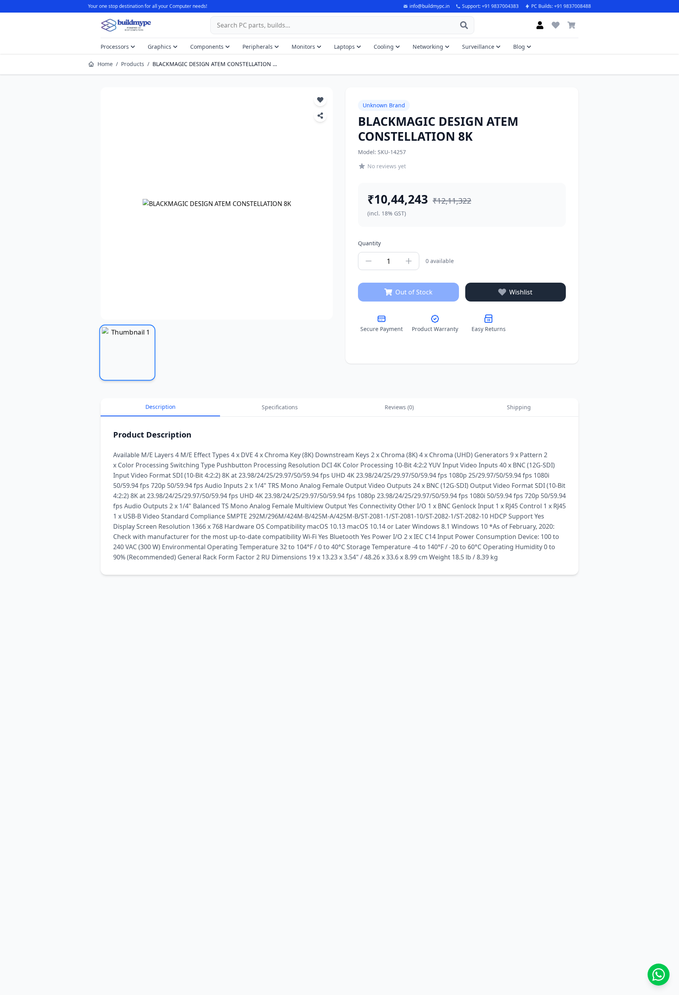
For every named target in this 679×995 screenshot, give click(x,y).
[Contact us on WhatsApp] (659, 975)
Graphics (159, 46)
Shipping (519, 407)
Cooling (384, 46)
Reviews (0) (399, 407)
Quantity (369, 243)
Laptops (344, 46)
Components (207, 46)
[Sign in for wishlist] (556, 25)
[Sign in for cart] (571, 25)
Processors (115, 46)
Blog (519, 46)
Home (105, 64)
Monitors (303, 46)
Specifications (280, 407)
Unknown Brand (384, 105)
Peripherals (257, 46)
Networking (428, 46)
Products (132, 64)
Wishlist (520, 292)
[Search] (464, 25)
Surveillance (478, 46)
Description (160, 406)
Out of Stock (414, 292)
